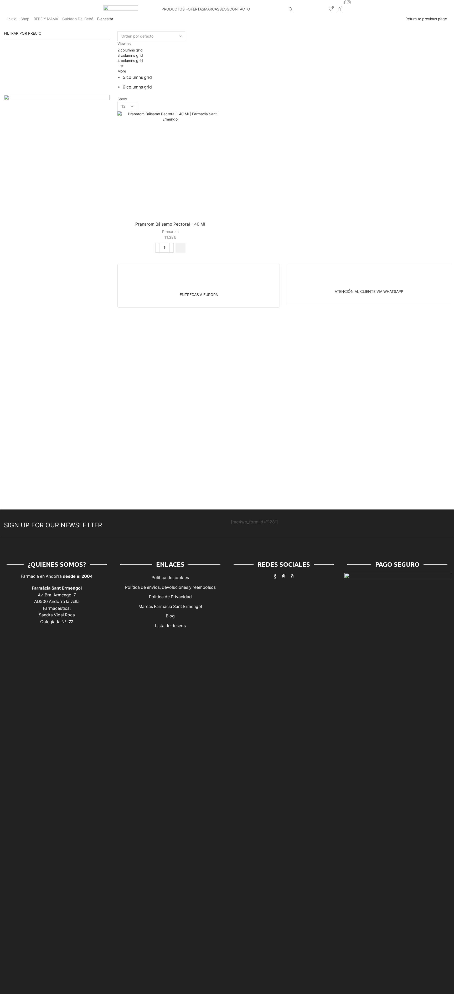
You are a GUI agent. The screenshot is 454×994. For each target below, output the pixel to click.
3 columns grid (130, 55)
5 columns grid (137, 77)
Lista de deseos (170, 625)
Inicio (11, 19)
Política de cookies (170, 577)
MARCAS (211, 9)
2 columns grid (130, 50)
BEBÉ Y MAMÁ (46, 19)
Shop (24, 19)
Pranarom (170, 231)
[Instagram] (348, 3)
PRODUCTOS (173, 9)
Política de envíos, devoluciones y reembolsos (170, 587)
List (120, 66)
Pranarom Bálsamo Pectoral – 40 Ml (170, 224)
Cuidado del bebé (77, 19)
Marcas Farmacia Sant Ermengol (170, 606)
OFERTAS (196, 9)
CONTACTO (239, 9)
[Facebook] (345, 3)
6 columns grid (137, 87)
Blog (170, 615)
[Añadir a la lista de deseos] (214, 122)
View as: (124, 43)
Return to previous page (426, 19)
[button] (180, 248)
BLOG (224, 9)
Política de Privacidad (170, 596)
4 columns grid (130, 60)
